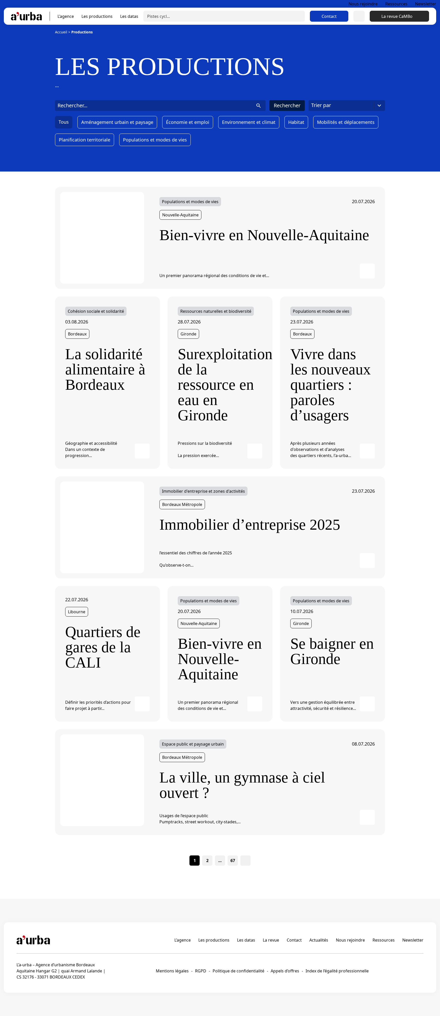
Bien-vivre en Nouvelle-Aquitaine (264, 235)
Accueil (61, 32)
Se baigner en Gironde (332, 651)
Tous (64, 122)
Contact (329, 16)
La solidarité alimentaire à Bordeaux (105, 369)
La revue (271, 940)
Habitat (296, 122)
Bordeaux (77, 334)
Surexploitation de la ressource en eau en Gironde (220, 384)
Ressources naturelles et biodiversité (215, 311)
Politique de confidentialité (238, 971)
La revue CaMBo (397, 16)
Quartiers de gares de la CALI (103, 647)
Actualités (318, 940)
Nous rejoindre (363, 4)
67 (232, 860)
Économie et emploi (187, 122)
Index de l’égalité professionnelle (337, 971)
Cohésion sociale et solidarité (96, 311)
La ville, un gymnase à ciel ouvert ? (242, 785)
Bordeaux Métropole (182, 504)
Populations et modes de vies (155, 140)
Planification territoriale (84, 140)
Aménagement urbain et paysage (117, 122)
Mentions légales (172, 971)
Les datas (129, 16)
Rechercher (287, 105)
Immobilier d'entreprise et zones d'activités (203, 491)
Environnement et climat (249, 122)
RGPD (200, 971)
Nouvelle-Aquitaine (180, 215)
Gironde (188, 334)
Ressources (396, 4)
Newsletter (425, 4)
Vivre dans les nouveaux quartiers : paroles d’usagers (330, 384)
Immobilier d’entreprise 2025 (249, 524)
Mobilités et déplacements (346, 122)
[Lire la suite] (102, 237)
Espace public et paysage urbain (193, 744)
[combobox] (347, 105)
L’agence (66, 16)
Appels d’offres (285, 971)
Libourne (76, 612)
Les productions (97, 16)
